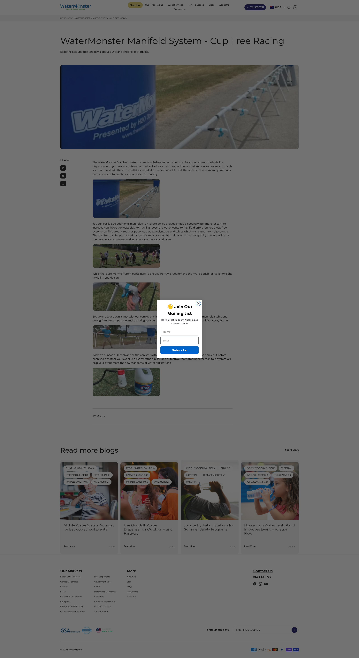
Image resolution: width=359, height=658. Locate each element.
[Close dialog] (198, 303)
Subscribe (179, 350)
